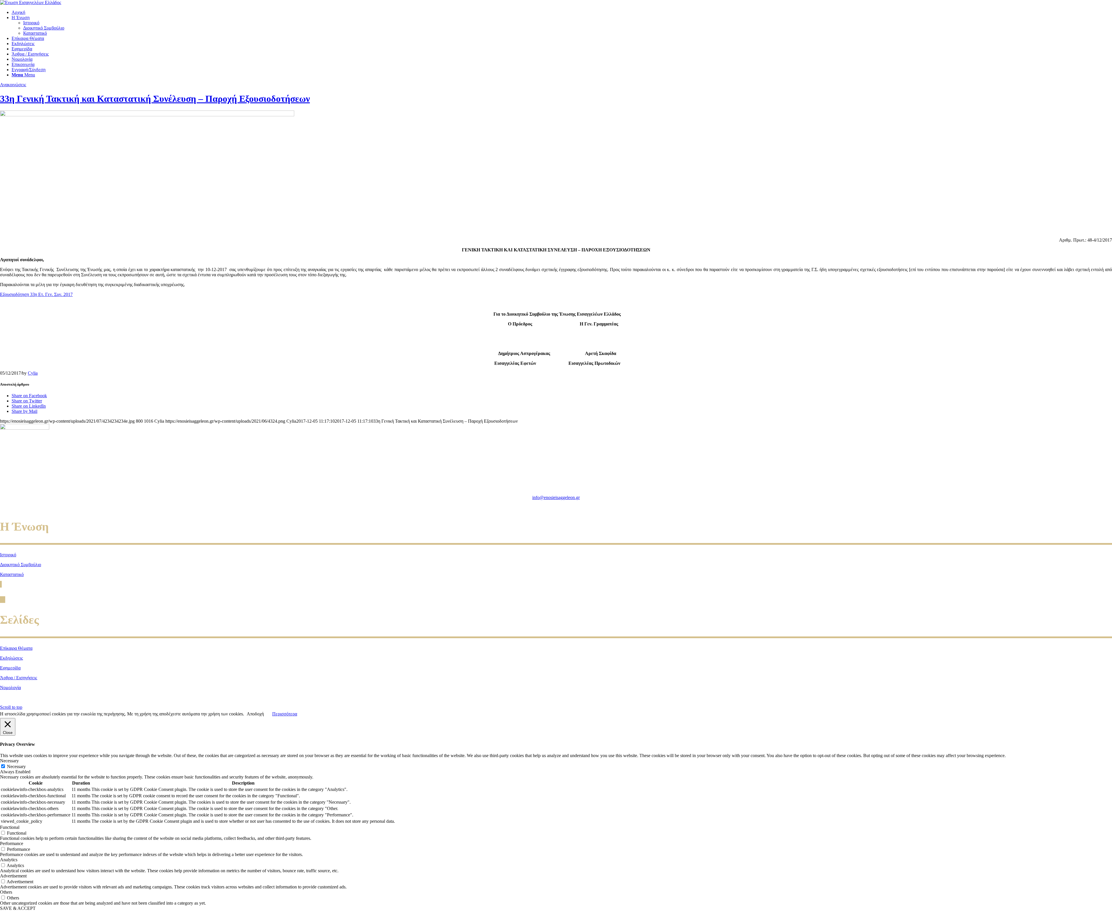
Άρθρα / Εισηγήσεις (18, 677)
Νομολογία (10, 687)
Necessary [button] (9, 760)
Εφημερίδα (10, 667)
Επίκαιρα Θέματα (16, 648)
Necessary (16, 766)
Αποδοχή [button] (255, 713)
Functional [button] (9, 827)
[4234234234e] (147, 114)
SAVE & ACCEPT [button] (18, 908)
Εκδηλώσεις (11, 658)
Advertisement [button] (13, 875)
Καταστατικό (12, 574)
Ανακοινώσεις (13, 84)
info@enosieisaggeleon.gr (556, 497)
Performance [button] (11, 843)
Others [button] (6, 892)
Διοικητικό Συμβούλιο (20, 564)
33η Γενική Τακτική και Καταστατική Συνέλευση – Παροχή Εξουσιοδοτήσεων (155, 98)
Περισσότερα (284, 713)
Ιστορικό (8, 554)
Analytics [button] (8, 859)
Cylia (33, 373)
